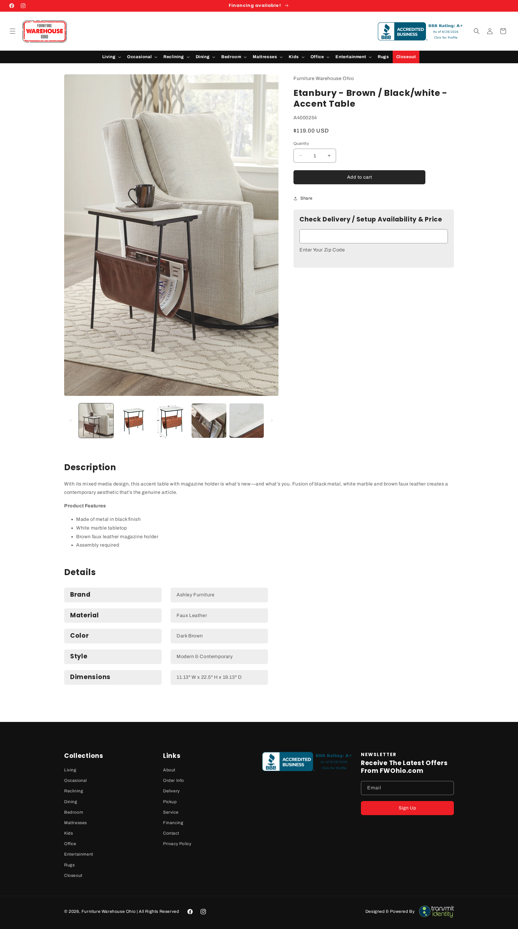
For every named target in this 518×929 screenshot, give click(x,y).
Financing (173, 823)
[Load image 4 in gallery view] (209, 420)
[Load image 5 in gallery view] (246, 420)
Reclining (73, 791)
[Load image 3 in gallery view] (171, 420)
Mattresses (75, 823)
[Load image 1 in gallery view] (96, 420)
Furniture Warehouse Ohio (108, 911)
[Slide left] (70, 420)
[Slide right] (271, 420)
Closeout (73, 875)
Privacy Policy (177, 843)
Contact (171, 833)
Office (70, 843)
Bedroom (73, 812)
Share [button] (306, 198)
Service (170, 812)
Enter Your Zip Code (322, 249)
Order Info (173, 780)
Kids (68, 833)
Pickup (170, 802)
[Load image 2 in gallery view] (133, 420)
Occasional (75, 780)
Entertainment (78, 854)
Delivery (171, 791)
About (169, 770)
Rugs (69, 865)
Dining (70, 802)
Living (70, 770)
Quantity (301, 143)
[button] (12, 31)
